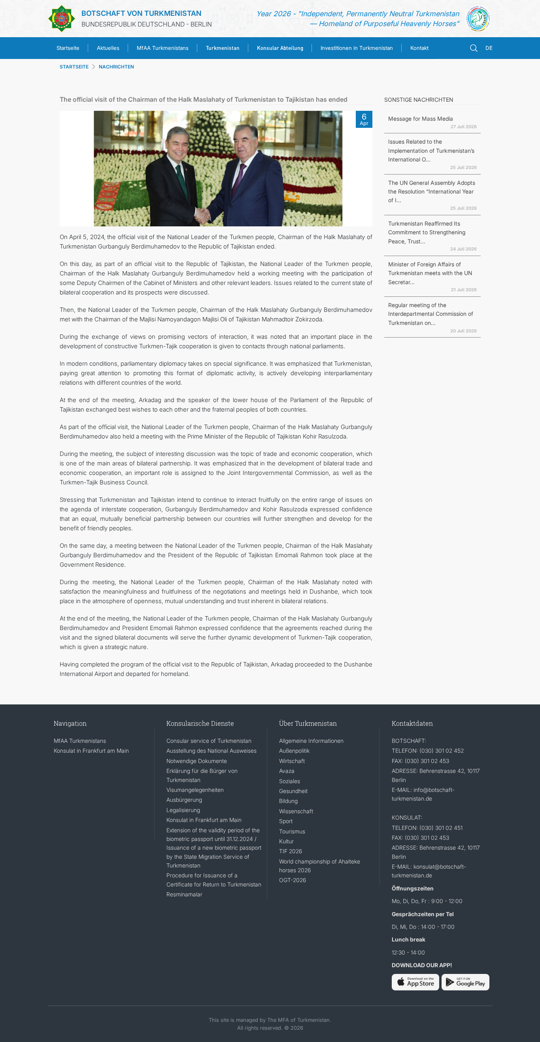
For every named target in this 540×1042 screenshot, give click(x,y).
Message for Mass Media (420, 118)
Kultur (286, 841)
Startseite (68, 48)
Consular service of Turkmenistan (208, 740)
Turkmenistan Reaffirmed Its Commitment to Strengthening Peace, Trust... (426, 232)
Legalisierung (183, 810)
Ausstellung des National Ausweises (211, 750)
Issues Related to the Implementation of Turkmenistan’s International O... (431, 150)
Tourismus (292, 831)
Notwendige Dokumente (196, 760)
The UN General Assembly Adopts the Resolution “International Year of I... (431, 191)
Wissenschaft (296, 811)
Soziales (289, 781)
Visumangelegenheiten (195, 789)
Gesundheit (293, 791)
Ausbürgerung (184, 799)
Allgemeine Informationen (311, 740)
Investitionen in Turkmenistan (357, 48)
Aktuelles (108, 48)
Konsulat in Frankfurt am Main (91, 750)
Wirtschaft (292, 760)
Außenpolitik (294, 750)
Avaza (287, 770)
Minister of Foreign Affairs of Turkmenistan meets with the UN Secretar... (430, 273)
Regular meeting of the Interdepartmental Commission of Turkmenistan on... (430, 314)
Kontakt (419, 48)
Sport (286, 821)
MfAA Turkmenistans (163, 48)
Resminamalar (184, 894)
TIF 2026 (290, 851)
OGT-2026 (292, 880)
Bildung (288, 800)
